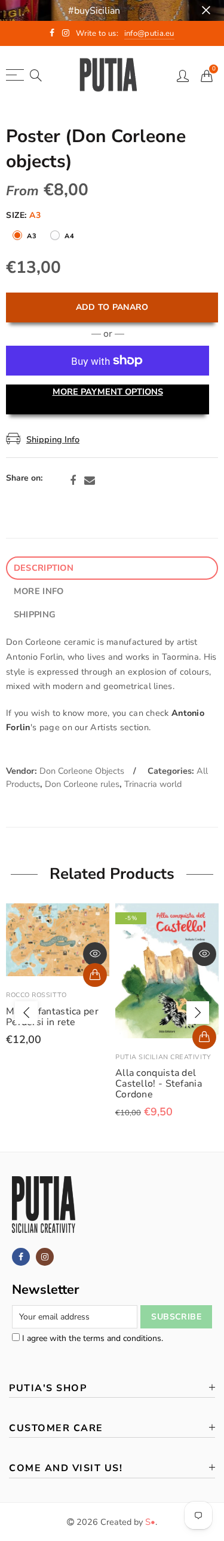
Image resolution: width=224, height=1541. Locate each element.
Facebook (73, 480)
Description (43, 568)
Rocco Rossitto (36, 995)
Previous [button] (26, 1012)
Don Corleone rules (82, 784)
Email (89, 480)
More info (39, 591)
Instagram (45, 1257)
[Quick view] (95, 954)
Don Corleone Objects (81, 771)
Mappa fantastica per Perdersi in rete (52, 1017)
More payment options (108, 392)
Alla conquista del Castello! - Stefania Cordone (158, 1084)
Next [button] (197, 1012)
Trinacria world (153, 784)
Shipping (35, 614)
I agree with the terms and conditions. (91, 1338)
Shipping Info (52, 439)
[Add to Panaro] (95, 975)
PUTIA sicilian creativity (163, 1057)
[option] (57, 974)
